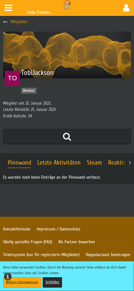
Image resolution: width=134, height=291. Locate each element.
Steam (94, 162)
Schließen (52, 282)
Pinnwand (19, 162)
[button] (8, 8)
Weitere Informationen (22, 282)
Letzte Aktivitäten (59, 162)
